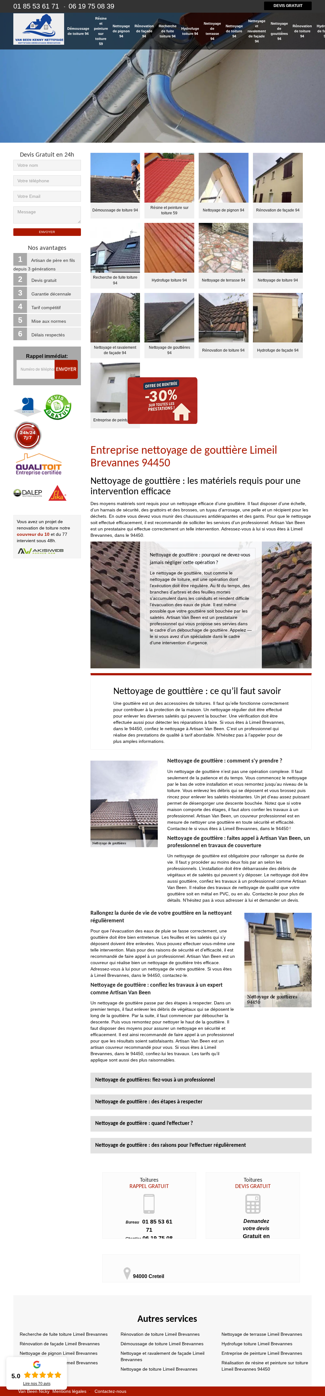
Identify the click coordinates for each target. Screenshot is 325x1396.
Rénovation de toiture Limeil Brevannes (160, 1334)
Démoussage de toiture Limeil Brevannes (162, 1343)
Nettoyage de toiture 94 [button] (234, 31)
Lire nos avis (36, 1383)
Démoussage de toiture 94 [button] (78, 31)
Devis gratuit (288, 5)
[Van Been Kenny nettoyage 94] (38, 29)
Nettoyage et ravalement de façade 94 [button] (257, 31)
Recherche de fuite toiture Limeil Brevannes (64, 1334)
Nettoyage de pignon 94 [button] (121, 31)
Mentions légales (69, 1391)
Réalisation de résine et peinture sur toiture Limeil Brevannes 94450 (265, 1366)
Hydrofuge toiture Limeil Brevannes (257, 1343)
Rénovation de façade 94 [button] (144, 31)
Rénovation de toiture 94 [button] (302, 31)
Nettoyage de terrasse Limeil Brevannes (262, 1334)
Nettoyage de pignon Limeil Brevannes (58, 1353)
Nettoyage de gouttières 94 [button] (279, 31)
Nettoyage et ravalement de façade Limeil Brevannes (162, 1356)
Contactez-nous (110, 1391)
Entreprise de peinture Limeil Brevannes (262, 1353)
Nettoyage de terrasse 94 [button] (212, 31)
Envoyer (66, 369)
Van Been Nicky (34, 1391)
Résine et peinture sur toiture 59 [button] (101, 31)
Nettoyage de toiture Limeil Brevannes (159, 1369)
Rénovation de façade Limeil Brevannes (60, 1343)
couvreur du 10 (33, 534)
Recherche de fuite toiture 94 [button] (167, 31)
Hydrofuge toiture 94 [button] (190, 31)
